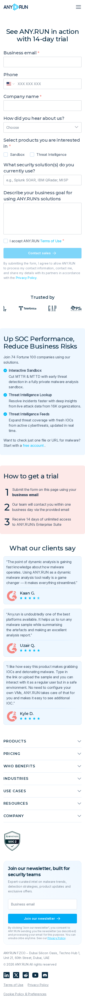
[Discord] (45, 975)
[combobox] (42, 126)
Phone (10, 74)
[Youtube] (35, 975)
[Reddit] (26, 975)
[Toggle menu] (78, 6)
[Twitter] (16, 975)
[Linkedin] (6, 975)
